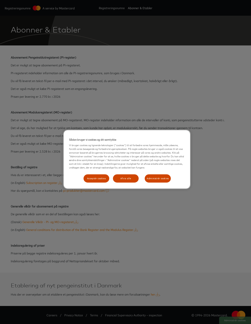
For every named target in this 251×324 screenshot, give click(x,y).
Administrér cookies (158, 178)
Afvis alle (125, 178)
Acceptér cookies (96, 178)
